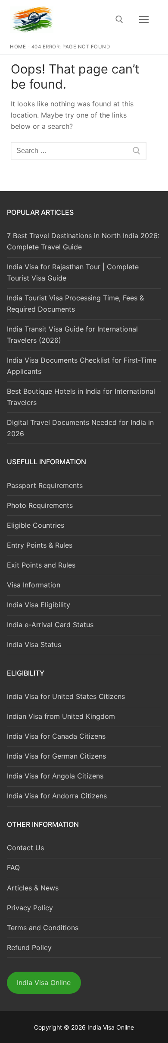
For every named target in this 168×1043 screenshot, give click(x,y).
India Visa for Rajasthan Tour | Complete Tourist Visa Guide (73, 272)
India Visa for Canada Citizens (56, 736)
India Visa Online (44, 982)
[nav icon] (144, 19)
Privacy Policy (30, 907)
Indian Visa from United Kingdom (61, 716)
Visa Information (33, 585)
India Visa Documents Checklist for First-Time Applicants (81, 366)
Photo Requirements (40, 505)
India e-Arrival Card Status (50, 624)
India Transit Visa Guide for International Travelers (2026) (72, 334)
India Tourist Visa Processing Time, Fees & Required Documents (75, 303)
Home (18, 47)
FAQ (13, 867)
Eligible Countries (35, 525)
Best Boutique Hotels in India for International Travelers (81, 397)
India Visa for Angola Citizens (55, 776)
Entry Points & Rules (39, 545)
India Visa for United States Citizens (66, 696)
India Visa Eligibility (38, 604)
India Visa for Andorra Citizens (57, 795)
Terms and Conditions (42, 927)
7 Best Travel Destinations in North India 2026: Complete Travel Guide (83, 241)
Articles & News (33, 888)
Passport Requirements (45, 485)
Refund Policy (29, 947)
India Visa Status (34, 644)
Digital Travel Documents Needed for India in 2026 (80, 428)
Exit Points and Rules (41, 565)
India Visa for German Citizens (56, 756)
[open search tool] (119, 19)
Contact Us (25, 847)
